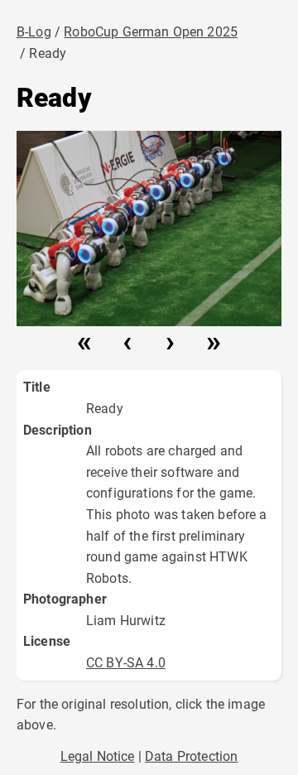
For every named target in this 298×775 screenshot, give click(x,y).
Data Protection (191, 756)
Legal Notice (97, 756)
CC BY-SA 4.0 (126, 663)
